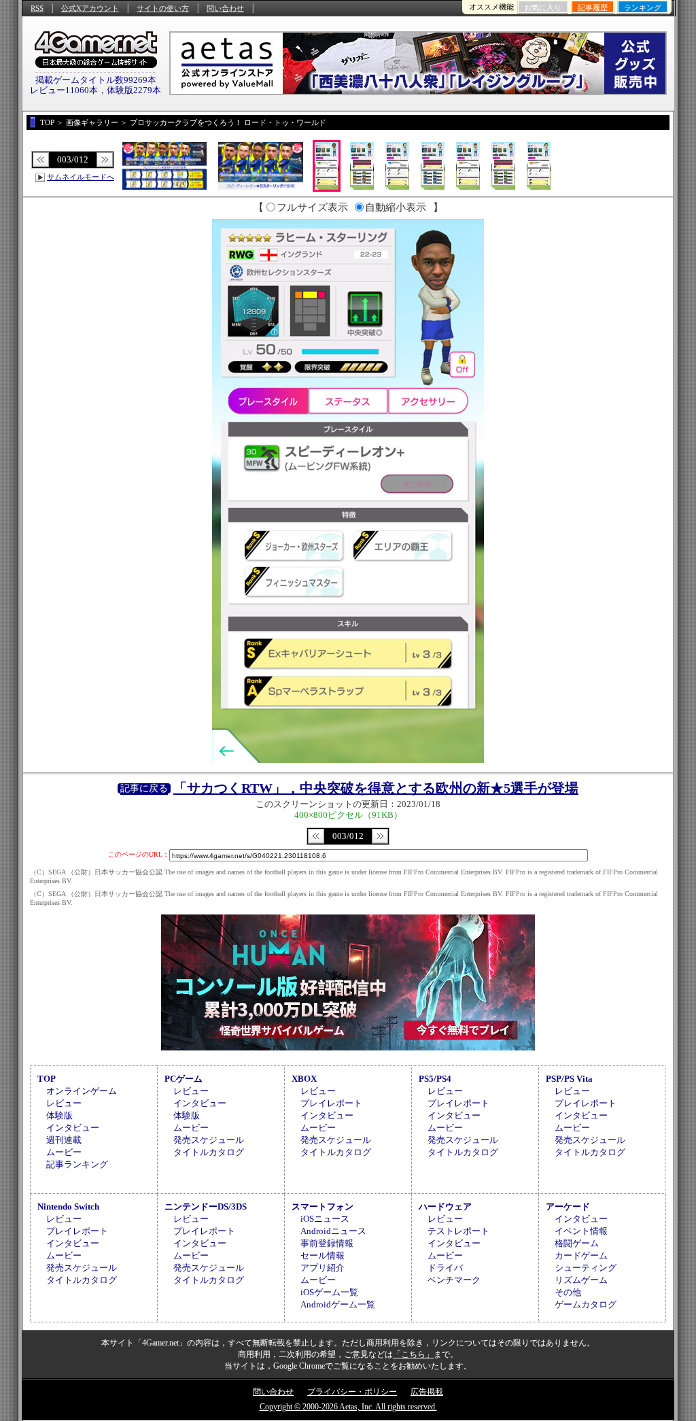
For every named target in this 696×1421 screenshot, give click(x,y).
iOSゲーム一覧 (329, 1292)
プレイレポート (331, 1103)
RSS (37, 8)
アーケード (568, 1206)
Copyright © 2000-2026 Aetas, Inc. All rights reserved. (348, 1406)
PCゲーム (183, 1079)
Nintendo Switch (68, 1206)
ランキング (642, 7)
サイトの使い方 (163, 8)
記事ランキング (77, 1164)
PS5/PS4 (435, 1079)
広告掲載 (427, 1392)
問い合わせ (225, 8)
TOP (46, 1079)
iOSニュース (324, 1219)
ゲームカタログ (585, 1304)
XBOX (304, 1079)
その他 (568, 1292)
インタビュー (72, 1128)
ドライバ (445, 1268)
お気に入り (542, 7)
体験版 (59, 1115)
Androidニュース (333, 1231)
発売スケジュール (208, 1140)
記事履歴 (593, 7)
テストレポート (458, 1231)
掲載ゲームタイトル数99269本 (95, 80)
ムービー (64, 1152)
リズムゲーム (581, 1280)
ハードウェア (445, 1206)
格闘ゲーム (577, 1243)
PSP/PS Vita (569, 1079)
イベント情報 (581, 1231)
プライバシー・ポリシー (352, 1392)
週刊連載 (64, 1140)
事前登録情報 (326, 1243)
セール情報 (322, 1255)
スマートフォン (322, 1206)
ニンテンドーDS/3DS (205, 1206)
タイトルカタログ (208, 1152)
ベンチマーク (454, 1280)
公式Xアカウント (90, 8)
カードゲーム (581, 1255)
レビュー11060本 (64, 90)
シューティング (585, 1268)
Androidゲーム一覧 (337, 1304)
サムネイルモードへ (80, 177)
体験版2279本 (134, 90)
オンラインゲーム (81, 1091)
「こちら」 (413, 1354)
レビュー (64, 1103)
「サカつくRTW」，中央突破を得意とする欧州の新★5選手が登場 (375, 788)
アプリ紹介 (322, 1268)
